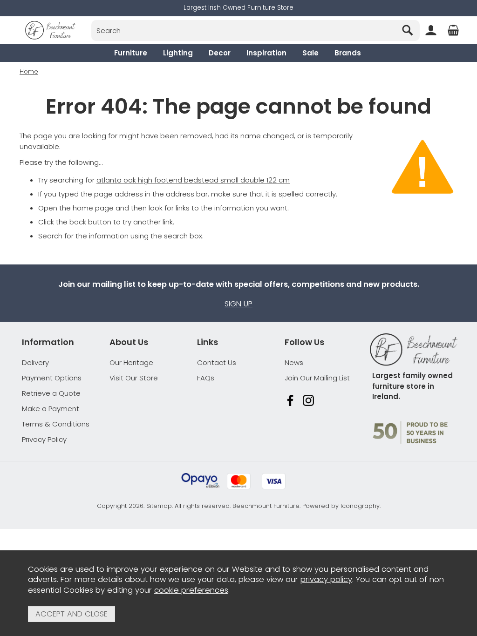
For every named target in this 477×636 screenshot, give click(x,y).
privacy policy (326, 579)
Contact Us (216, 362)
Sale (310, 53)
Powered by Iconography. (341, 506)
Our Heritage (131, 362)
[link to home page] (50, 30)
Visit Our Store (133, 378)
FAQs (205, 378)
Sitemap (159, 506)
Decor (220, 53)
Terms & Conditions (55, 424)
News (294, 362)
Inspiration (266, 53)
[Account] (430, 30)
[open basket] (453, 30)
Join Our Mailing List (317, 378)
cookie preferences (191, 590)
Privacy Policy (44, 439)
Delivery (35, 362)
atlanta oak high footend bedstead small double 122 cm (193, 180)
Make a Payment (50, 408)
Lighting (178, 53)
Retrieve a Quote (51, 393)
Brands (347, 53)
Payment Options (52, 378)
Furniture (130, 53)
